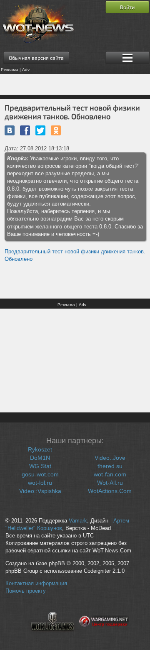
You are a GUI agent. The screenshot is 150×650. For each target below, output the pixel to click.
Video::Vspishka (40, 491)
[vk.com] (10, 130)
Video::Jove (110, 457)
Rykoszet (40, 449)
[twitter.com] (40, 130)
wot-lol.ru (40, 482)
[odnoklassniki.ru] (56, 130)
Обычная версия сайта (36, 57)
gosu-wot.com (40, 474)
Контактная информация (36, 583)
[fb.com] (25, 130)
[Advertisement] (75, 84)
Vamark (78, 521)
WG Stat (40, 466)
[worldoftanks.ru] (53, 636)
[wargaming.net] (104, 636)
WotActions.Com (110, 491)
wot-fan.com (110, 474)
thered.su (110, 466)
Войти (127, 7)
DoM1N (40, 457)
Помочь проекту (25, 591)
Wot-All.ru (110, 482)
